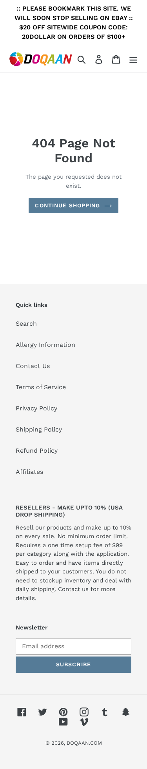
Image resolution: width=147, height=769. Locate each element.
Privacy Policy (36, 408)
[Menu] (133, 59)
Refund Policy (37, 450)
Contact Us (33, 366)
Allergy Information (45, 344)
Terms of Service (41, 387)
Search (26, 323)
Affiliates (29, 471)
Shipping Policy (39, 429)
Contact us (73, 589)
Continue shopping (67, 205)
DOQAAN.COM (84, 743)
